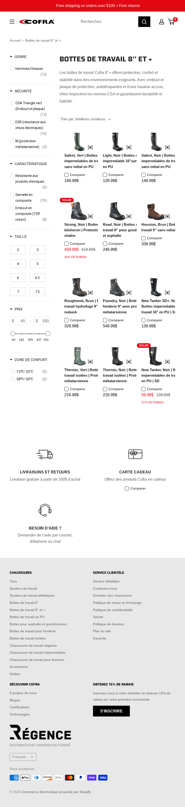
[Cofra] (36, 21)
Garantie (99, 638)
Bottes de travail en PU (27, 617)
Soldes (15, 674)
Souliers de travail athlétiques (32, 595)
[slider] (12, 333)
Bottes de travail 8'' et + (27, 610)
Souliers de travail (23, 588)
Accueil (15, 40)
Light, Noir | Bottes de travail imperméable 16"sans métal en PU (127, 161)
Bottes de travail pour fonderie (33, 631)
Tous (13, 581)
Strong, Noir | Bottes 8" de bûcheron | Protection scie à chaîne (88, 230)
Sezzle (98, 617)
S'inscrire (111, 711)
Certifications (19, 707)
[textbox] (20, 321)
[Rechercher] (144, 21)
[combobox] (107, 21)
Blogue (15, 700)
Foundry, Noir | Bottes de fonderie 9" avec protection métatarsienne (125, 306)
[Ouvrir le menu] (12, 22)
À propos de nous (23, 693)
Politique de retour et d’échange (117, 603)
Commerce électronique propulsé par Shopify (56, 792)
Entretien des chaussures (112, 595)
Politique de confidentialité (113, 610)
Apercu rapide (87, 148)
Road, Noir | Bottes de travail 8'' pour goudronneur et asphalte (126, 230)
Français (19, 757)
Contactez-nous (105, 588)
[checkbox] (31, 71)
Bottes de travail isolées (28, 638)
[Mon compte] (161, 21)
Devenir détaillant (106, 581)
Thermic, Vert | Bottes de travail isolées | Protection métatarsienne (86, 375)
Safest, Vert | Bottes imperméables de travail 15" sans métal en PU (87, 161)
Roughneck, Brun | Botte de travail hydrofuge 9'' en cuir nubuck (87, 306)
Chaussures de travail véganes (33, 645)
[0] (171, 22)
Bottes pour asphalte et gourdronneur (38, 624)
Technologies (20, 714)
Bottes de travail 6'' (24, 603)
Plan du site (102, 631)
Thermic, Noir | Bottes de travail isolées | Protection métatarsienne (124, 375)
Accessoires (19, 667)
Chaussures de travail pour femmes (37, 660)
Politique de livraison (108, 624)
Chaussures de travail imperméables (38, 652)
